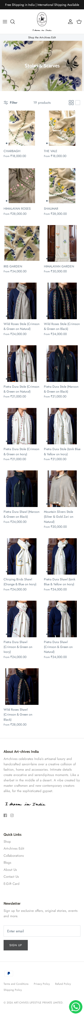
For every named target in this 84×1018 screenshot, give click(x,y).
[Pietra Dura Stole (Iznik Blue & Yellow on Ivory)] (62, 426)
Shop (7, 841)
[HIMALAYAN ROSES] (22, 186)
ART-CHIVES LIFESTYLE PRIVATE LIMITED (38, 1003)
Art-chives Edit (14, 848)
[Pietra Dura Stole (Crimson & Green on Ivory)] (22, 426)
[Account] (69, 22)
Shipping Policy (13, 990)
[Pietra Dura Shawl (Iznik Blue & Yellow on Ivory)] (62, 556)
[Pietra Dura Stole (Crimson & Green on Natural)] (22, 363)
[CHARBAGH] (22, 128)
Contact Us (11, 876)
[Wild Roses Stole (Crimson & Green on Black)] (62, 301)
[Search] (15, 22)
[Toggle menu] (5, 22)
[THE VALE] (62, 128)
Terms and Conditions (16, 984)
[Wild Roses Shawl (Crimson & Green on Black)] (22, 686)
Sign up (15, 945)
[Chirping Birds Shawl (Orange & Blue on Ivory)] (22, 556)
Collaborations (14, 855)
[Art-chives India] (42, 22)
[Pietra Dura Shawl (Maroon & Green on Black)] (22, 488)
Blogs (7, 862)
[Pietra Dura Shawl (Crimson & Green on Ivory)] (22, 619)
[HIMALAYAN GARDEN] (62, 243)
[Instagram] (12, 815)
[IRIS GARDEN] (22, 243)
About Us (10, 869)
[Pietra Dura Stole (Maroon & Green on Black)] (62, 363)
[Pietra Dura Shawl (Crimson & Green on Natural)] (62, 619)
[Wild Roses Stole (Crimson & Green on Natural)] (22, 301)
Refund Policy (63, 984)
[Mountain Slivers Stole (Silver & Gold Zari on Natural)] (62, 488)
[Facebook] (5, 815)
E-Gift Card (11, 883)
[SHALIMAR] (62, 186)
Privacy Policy (42, 984)
